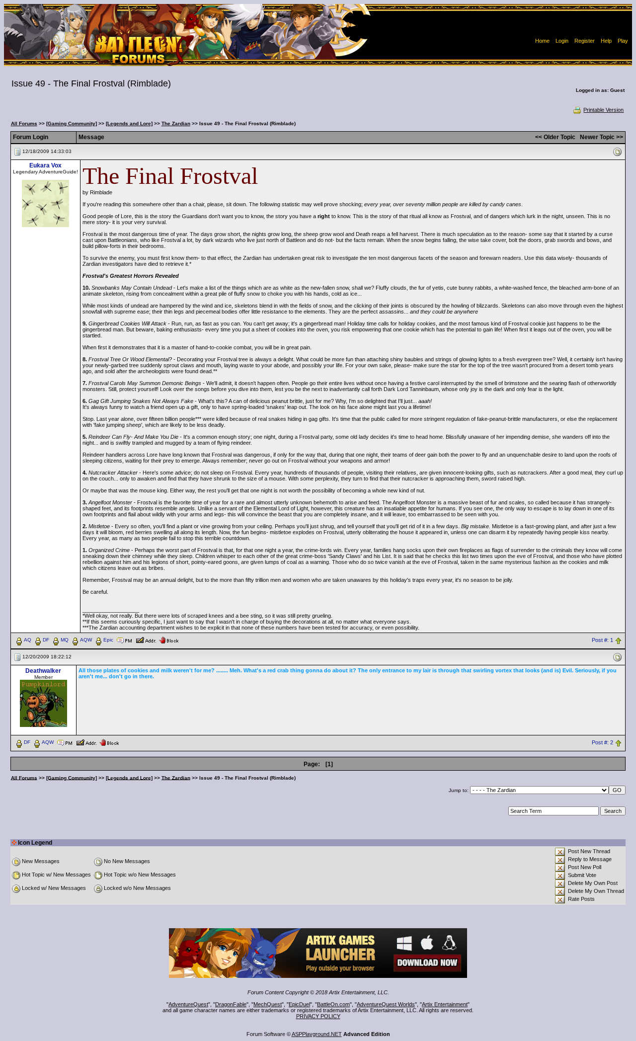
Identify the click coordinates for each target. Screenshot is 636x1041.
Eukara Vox (45, 165)
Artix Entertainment (445, 1004)
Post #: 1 (602, 640)
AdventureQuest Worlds (386, 1004)
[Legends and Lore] (129, 123)
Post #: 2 (602, 742)
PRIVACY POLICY (318, 1016)
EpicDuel (299, 1004)
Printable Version (603, 110)
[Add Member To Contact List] (146, 639)
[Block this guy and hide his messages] (169, 639)
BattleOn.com (333, 1004)
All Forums (24, 123)
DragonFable (230, 1004)
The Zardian (175, 123)
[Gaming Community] (71, 123)
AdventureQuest (188, 1004)
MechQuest (267, 1004)
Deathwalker (43, 670)
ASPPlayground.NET (317, 1034)
